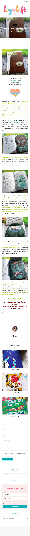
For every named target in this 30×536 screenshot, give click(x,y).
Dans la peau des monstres (15, 80)
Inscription (15, 506)
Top (15, 533)
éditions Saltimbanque (14, 122)
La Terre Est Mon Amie (15, 416)
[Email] (20, 42)
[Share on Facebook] (9, 42)
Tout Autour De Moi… (15, 369)
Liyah (11, 31)
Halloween (5, 163)
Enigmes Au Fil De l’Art (15, 392)
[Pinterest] (17, 42)
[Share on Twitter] (13, 42)
